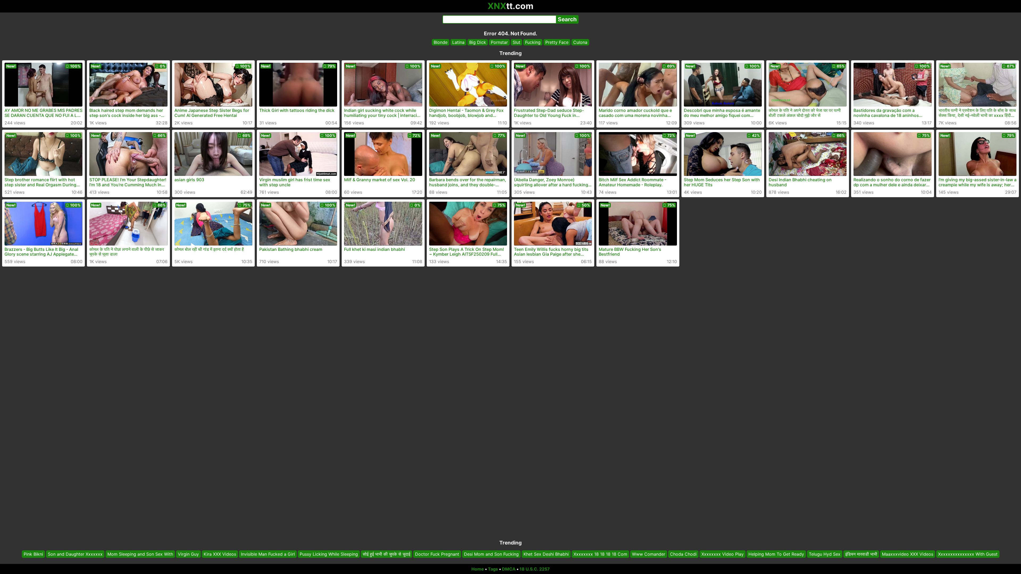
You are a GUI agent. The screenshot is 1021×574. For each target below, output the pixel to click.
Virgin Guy (188, 554)
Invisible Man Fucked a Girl (268, 554)
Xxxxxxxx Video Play (722, 554)
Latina (458, 42)
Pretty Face (556, 42)
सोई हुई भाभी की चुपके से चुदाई (386, 554)
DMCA (509, 569)
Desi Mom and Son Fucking (491, 554)
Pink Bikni (33, 554)
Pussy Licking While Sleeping (329, 554)
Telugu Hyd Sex (824, 554)
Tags (493, 569)
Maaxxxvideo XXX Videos (907, 554)
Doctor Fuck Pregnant (437, 554)
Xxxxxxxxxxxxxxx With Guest (968, 554)
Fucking (533, 42)
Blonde (440, 42)
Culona (580, 42)
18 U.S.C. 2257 (535, 569)
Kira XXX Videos (220, 554)
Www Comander (648, 554)
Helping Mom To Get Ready (776, 554)
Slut (516, 42)
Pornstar (499, 42)
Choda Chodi (683, 554)
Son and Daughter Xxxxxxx (75, 554)
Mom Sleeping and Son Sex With (140, 554)
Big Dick (477, 42)
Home (477, 569)
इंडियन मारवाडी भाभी (861, 554)
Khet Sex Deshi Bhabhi (546, 554)
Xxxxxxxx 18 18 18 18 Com (600, 554)
